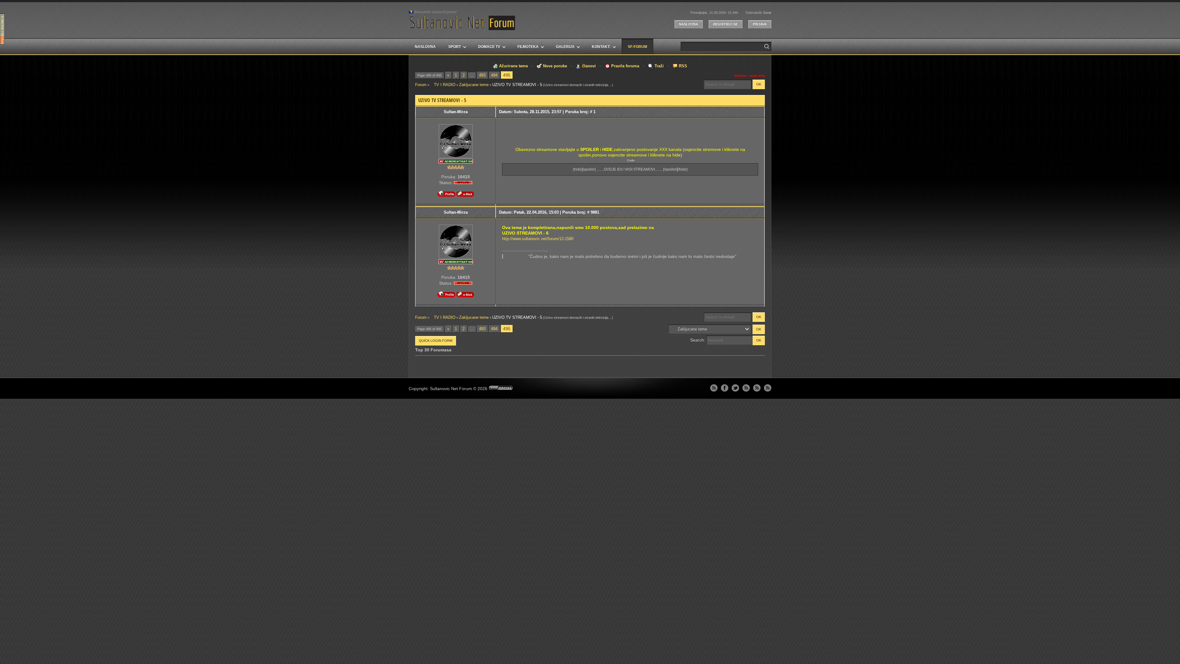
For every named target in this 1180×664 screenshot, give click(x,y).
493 (482, 75)
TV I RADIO (442, 84)
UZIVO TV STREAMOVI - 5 (517, 84)
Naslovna (688, 24)
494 (494, 75)
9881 (595, 212)
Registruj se (725, 24)
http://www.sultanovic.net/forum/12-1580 (537, 238)
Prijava (760, 24)
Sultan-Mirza (456, 111)
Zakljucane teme (474, 84)
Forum (421, 84)
